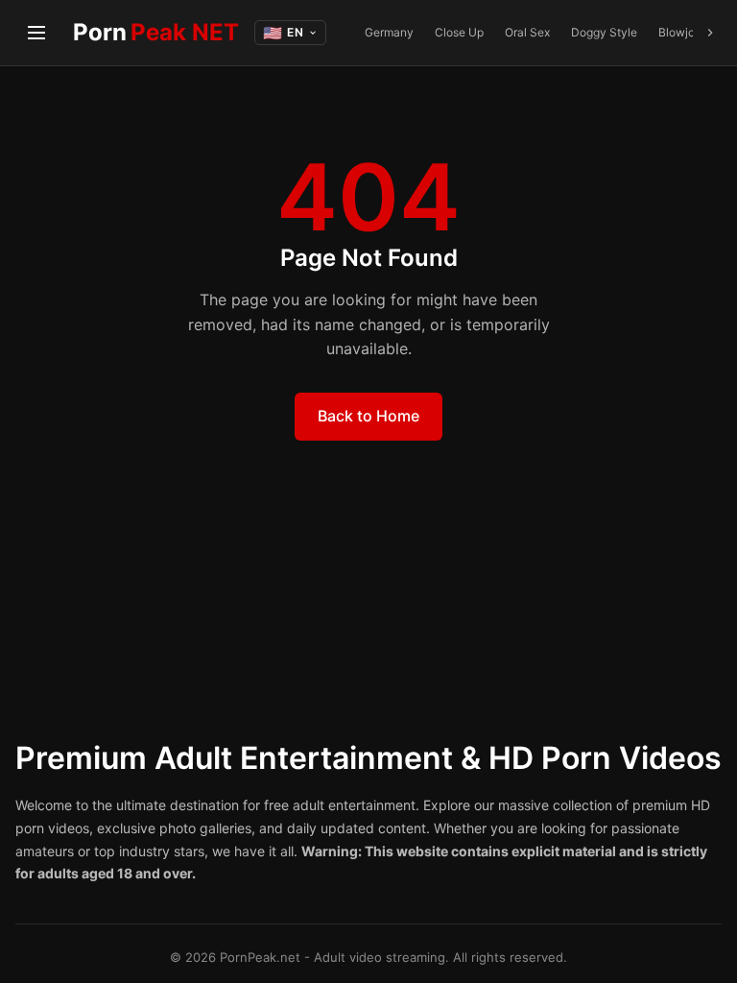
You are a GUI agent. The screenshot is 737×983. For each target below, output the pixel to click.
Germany (389, 32)
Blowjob (679, 32)
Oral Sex (527, 32)
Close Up (459, 32)
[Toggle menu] (36, 33)
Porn (156, 32)
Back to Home (368, 415)
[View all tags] (710, 32)
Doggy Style (604, 32)
